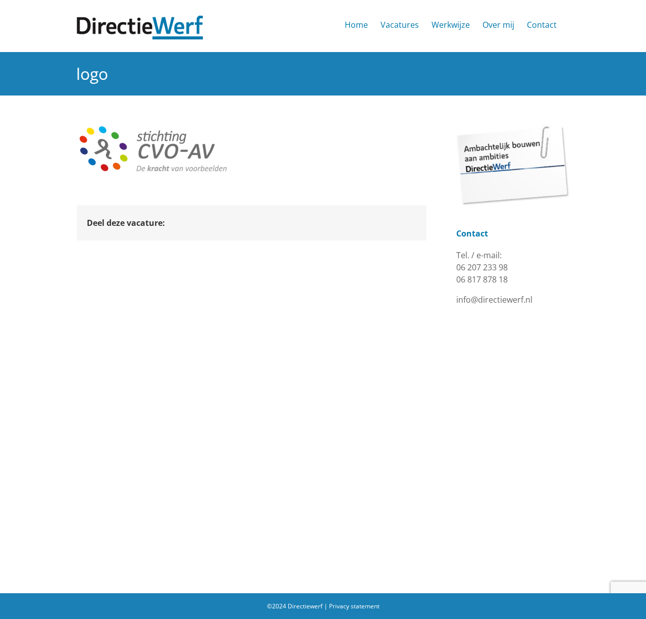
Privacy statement (354, 606)
